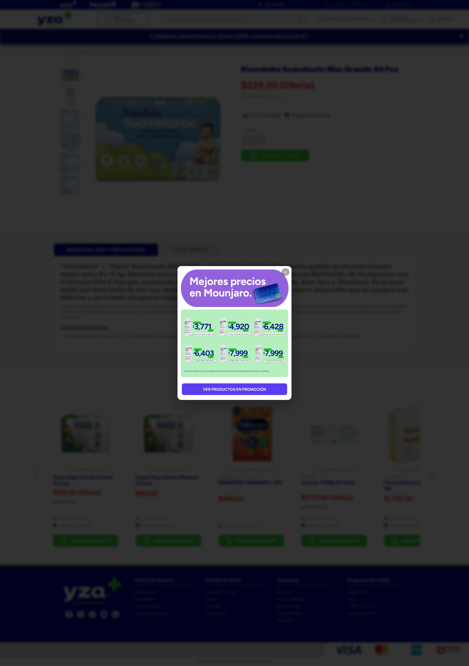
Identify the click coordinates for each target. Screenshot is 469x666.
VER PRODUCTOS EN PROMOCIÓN (234, 389)
